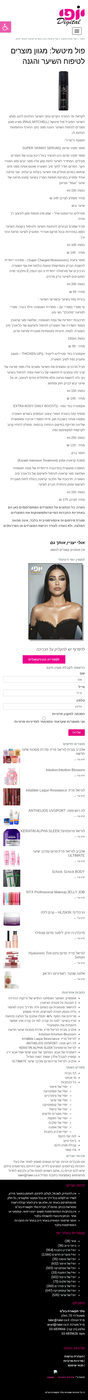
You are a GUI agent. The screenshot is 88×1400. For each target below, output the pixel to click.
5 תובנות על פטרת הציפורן (58, 1003)
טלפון (80, 700)
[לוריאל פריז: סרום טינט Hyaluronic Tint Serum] (11, 959)
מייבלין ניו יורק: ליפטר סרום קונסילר (59, 933)
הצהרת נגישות (74, 1356)
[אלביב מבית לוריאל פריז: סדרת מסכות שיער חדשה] (11, 756)
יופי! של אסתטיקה (55, 1091)
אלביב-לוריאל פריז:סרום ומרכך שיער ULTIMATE (44, 1061)
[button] (5, 27)
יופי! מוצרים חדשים (55, 1114)
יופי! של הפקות (58, 1118)
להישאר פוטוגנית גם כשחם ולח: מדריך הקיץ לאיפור (41, 1007)
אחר (73, 1241)
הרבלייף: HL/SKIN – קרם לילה (63, 912)
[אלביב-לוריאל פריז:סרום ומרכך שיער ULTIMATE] (11, 857)
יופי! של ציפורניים (56, 1096)
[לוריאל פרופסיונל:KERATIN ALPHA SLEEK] (11, 837)
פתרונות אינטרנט (66, 1377)
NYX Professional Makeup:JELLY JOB (55, 892)
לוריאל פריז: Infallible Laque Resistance (55, 790)
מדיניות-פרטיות (25, 722)
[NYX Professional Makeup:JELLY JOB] (11, 898)
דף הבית (70, 1073)
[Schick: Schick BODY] (11, 878)
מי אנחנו (70, 1078)
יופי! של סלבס (58, 1123)
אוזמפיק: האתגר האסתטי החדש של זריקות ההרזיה (42, 998)
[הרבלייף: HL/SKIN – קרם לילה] (11, 919)
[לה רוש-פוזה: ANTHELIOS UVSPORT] (11, 817)
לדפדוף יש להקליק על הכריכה (60, 649)
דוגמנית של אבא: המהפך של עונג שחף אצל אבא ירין (41, 1052)
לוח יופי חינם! (67, 1136)
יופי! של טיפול (58, 1109)
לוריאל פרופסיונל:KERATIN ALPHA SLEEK (53, 831)
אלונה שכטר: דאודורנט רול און (64, 973)
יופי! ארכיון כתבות (56, 1132)
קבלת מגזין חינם (65, 1145)
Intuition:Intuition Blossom (65, 770)
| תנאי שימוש (76, 1365)
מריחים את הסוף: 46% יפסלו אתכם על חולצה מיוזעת (41, 1016)
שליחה (76, 732)
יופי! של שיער (59, 1100)
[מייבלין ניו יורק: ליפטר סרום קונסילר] (11, 939)
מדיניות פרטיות (73, 1361)
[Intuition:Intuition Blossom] (11, 776)
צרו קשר (70, 1150)
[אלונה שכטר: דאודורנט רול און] (11, 980)
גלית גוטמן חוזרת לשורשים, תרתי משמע (49, 1012)
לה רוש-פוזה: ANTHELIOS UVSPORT (56, 810)
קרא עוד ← (79, 759)
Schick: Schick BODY (68, 872)
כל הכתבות (68, 1082)
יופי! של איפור (58, 1087)
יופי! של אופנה (58, 1127)
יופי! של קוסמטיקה (55, 1105)
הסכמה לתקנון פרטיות (68, 714)
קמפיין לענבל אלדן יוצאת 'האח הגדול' (51, 1057)
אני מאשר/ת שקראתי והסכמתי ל (49, 722)
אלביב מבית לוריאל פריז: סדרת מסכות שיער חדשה (42, 1030)
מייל (81, 687)
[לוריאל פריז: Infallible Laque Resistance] (11, 796)
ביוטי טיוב (69, 1141)
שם (82, 673)
